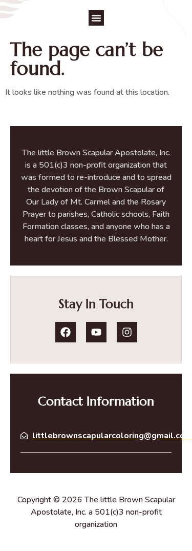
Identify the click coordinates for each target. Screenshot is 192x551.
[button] (96, 18)
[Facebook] (65, 332)
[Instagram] (127, 332)
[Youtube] (96, 332)
